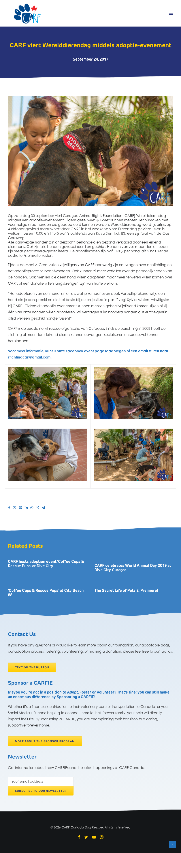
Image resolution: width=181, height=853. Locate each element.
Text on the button (32, 667)
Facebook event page (85, 351)
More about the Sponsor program (45, 741)
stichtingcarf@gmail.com (29, 357)
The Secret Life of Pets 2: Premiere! (126, 591)
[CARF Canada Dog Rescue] (27, 13)
